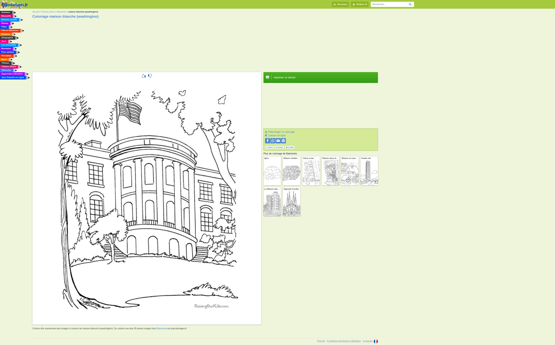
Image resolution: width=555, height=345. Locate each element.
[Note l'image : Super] (144, 76)
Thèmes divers (48, 12)
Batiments (61, 12)
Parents (321, 341)
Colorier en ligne (277, 135)
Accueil (35, 12)
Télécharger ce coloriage (281, 132)
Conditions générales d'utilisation (344, 341)
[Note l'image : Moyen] (150, 76)
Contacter (368, 341)
